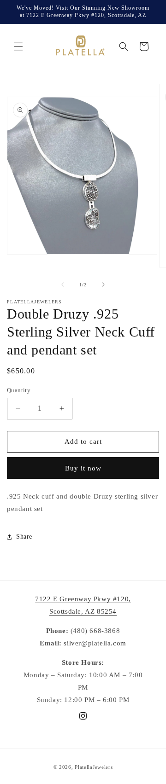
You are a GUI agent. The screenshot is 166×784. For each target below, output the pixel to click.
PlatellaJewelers (94, 767)
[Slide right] (103, 284)
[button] (18, 46)
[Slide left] (63, 284)
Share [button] (24, 536)
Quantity (18, 390)
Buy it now (83, 468)
